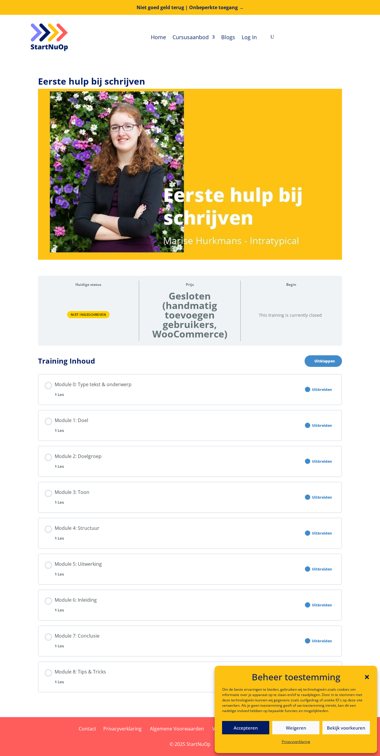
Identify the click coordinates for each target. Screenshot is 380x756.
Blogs (228, 37)
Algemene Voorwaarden (177, 728)
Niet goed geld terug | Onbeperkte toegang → (190, 7)
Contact (87, 728)
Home (158, 37)
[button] (367, 677)
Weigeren (296, 728)
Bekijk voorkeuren (346, 728)
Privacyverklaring (296, 741)
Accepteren (246, 728)
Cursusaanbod (190, 37)
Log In (249, 37)
